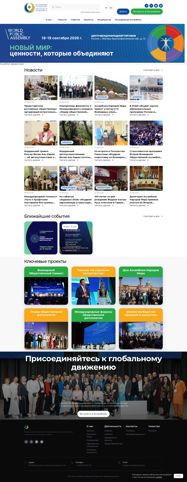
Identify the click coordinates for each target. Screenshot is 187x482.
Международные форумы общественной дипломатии (93, 315)
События (108, 434)
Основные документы (92, 451)
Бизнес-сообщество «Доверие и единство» (140, 313)
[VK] (151, 6)
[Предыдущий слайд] (23, 43)
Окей (178, 476)
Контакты (130, 431)
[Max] (161, 6)
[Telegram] (146, 6)
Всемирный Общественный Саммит (46, 272)
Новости (108, 431)
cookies (159, 477)
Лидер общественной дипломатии (46, 313)
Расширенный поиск (90, 12)
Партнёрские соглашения (93, 445)
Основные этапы (91, 435)
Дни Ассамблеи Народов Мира (141, 272)
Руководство (92, 440)
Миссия (90, 431)
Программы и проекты (110, 439)
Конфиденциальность (135, 434)
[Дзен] (156, 6)
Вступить (152, 431)
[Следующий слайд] (163, 43)
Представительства (113, 444)
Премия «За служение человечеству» (93, 272)
